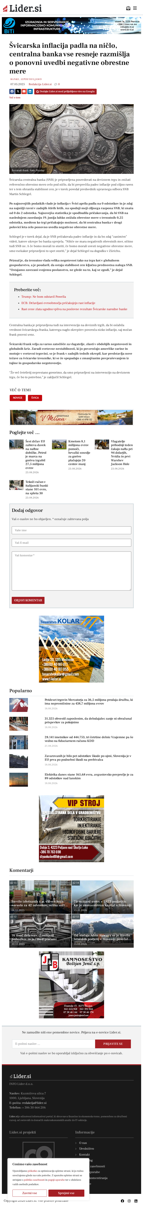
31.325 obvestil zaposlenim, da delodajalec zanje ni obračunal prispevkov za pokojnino (88, 720)
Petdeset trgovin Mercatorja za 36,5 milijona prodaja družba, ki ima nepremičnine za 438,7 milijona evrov (89, 701)
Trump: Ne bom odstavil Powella (43, 297)
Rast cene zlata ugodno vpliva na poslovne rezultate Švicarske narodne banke (74, 309)
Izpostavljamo (31, 79)
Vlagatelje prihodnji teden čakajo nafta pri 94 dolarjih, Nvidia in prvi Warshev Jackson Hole (122, 452)
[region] (48, 1179)
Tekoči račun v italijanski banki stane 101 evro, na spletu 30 (37, 487)
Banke (14, 79)
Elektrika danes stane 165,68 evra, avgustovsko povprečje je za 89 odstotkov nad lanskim (89, 776)
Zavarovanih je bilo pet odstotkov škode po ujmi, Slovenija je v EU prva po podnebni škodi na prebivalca (88, 758)
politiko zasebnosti (34, 1180)
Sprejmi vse (66, 1193)
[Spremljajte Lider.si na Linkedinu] (136, 1201)
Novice (17, 397)
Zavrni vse (29, 1193)
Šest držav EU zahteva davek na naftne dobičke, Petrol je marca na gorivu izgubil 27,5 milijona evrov (36, 454)
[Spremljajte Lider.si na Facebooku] (122, 1201)
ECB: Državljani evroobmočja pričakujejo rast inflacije (58, 303)
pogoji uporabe (56, 1180)
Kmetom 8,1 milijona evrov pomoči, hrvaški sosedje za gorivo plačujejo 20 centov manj (79, 452)
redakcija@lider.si (34, 1103)
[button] (12, 91)
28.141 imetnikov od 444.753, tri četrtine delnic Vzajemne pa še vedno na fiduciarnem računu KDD (89, 739)
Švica (35, 397)
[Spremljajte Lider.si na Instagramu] (129, 1201)
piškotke (32, 1171)
